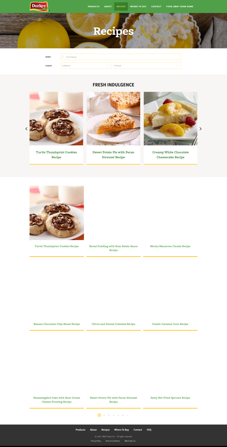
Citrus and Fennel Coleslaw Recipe (113, 324)
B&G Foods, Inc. (130, 440)
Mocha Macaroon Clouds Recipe (170, 246)
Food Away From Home (179, 6)
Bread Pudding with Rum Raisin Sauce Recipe (113, 248)
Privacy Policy (96, 440)
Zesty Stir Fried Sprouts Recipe (170, 398)
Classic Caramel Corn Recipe (170, 324)
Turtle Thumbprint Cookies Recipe (57, 246)
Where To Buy (138, 6)
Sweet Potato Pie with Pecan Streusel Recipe (113, 400)
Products (94, 6)
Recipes (121, 6)
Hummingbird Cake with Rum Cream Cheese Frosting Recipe (56, 400)
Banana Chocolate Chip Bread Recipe (57, 324)
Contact (156, 6)
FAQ (149, 429)
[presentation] (26, 127)
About (108, 6)
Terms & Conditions (113, 440)
